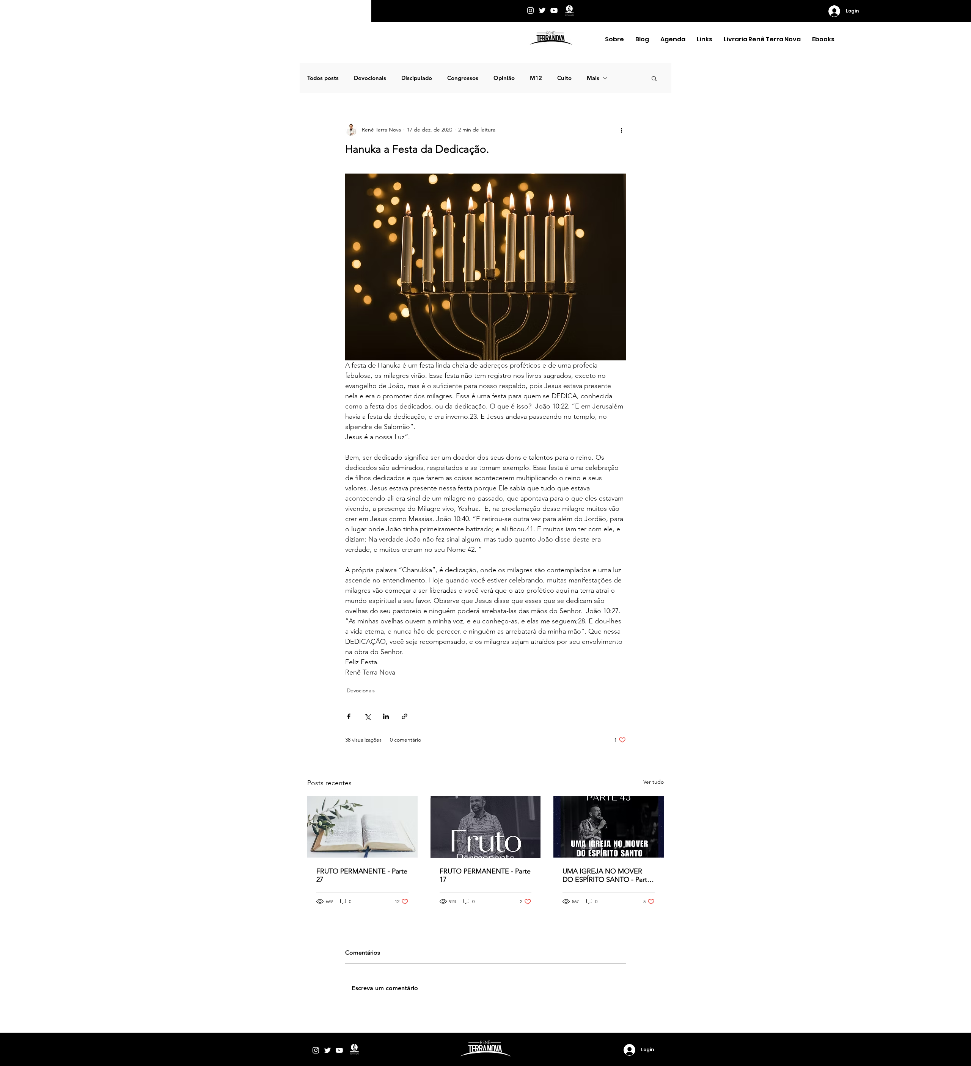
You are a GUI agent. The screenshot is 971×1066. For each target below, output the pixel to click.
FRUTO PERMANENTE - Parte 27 (361, 875)
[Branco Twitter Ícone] (542, 10)
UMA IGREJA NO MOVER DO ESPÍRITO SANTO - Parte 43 (606, 875)
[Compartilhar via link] (404, 716)
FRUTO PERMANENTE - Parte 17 (485, 875)
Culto (564, 78)
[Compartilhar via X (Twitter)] (367, 716)
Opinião (504, 78)
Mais (593, 78)
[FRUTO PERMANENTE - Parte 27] (362, 827)
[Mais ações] (621, 129)
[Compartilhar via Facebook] (348, 716)
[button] (614, 39)
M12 (536, 78)
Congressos (462, 78)
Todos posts (323, 78)
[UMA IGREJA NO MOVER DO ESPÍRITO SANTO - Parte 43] (608, 827)
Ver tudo (653, 781)
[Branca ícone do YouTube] (554, 10)
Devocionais (370, 78)
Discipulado (416, 78)
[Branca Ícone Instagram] (530, 10)
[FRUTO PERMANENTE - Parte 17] (486, 827)
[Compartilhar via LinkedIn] (386, 716)
